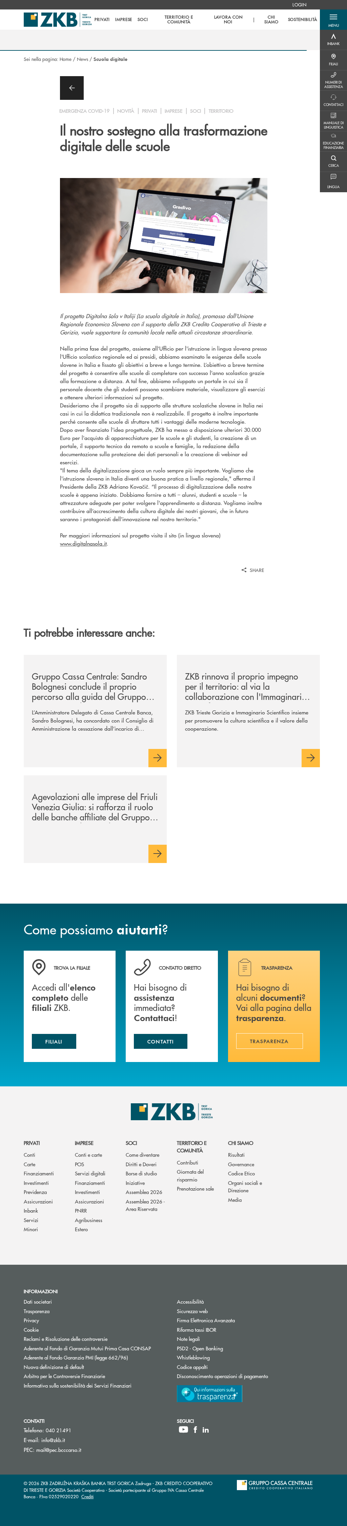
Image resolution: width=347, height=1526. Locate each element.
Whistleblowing (193, 1357)
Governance (241, 1164)
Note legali (188, 1338)
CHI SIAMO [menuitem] (271, 20)
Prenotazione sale (195, 1188)
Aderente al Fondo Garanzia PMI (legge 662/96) (76, 1357)
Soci (131, 1142)
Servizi (31, 1219)
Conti (29, 1154)
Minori (31, 1229)
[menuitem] (299, 4)
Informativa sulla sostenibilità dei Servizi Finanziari (77, 1385)
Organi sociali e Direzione (245, 1186)
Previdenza (35, 1191)
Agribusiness (88, 1219)
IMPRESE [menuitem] (123, 19)
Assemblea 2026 (144, 1191)
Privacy (31, 1320)
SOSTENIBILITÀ (302, 19)
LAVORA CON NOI (228, 20)
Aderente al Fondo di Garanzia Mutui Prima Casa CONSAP (87, 1348)
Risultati (236, 1154)
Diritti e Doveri (141, 1164)
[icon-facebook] (195, 1429)
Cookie (31, 1329)
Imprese (84, 1142)
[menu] (206, 19)
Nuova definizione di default (54, 1366)
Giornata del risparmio (190, 1175)
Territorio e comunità (192, 1146)
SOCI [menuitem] (143, 19)
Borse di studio (141, 1173)
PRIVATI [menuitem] (102, 19)
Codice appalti (218, 1366)
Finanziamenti (39, 1173)
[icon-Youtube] (183, 1429)
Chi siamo (240, 1142)
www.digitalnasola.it (83, 543)
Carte (29, 1164)
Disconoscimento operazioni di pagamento (222, 1375)
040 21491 (59, 1430)
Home (66, 59)
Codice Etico (241, 1173)
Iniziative (135, 1182)
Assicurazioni (38, 1201)
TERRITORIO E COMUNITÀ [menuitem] (179, 20)
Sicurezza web (192, 1310)
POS (79, 1164)
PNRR (81, 1210)
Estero (81, 1229)
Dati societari (38, 1301)
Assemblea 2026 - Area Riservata (145, 1205)
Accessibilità (190, 1301)
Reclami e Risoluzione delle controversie (65, 1338)
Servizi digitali (90, 1173)
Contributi (187, 1162)
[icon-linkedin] (205, 1429)
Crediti (87, 1496)
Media (235, 1199)
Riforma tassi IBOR (222, 1329)
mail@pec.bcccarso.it (58, 1449)
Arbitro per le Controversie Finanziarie (90, 1375)
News (82, 59)
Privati (32, 1142)
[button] (333, 19)
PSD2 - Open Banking (225, 1348)
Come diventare (142, 1154)
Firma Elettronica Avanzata (206, 1320)
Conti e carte (88, 1154)
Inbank (31, 1210)
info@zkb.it (53, 1439)
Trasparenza (36, 1310)
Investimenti (36, 1182)
